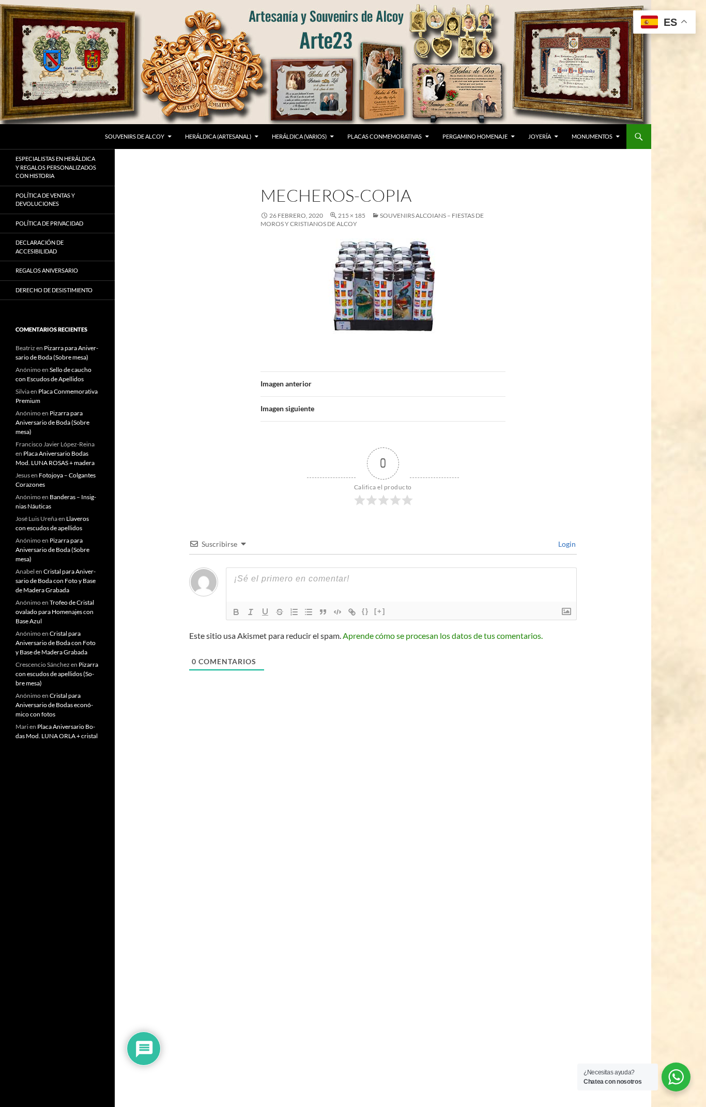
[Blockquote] (323, 612)
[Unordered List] (308, 612)
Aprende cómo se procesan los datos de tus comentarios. (443, 635)
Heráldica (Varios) (299, 136)
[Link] (352, 612)
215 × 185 (351, 215)
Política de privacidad (49, 223)
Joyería (539, 136)
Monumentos (592, 136)
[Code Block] (337, 612)
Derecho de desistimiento (54, 290)
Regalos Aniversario (47, 270)
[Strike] (279, 612)
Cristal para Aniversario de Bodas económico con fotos (54, 705)
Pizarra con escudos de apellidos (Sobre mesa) (57, 674)
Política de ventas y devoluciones (45, 199)
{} (365, 611)
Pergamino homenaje (475, 136)
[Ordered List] (294, 612)
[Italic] (250, 612)
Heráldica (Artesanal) (218, 136)
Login (566, 544)
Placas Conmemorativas (384, 136)
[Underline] (265, 612)
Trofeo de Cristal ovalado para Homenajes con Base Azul (55, 612)
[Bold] (236, 612)
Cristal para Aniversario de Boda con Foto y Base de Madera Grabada (56, 580)
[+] (380, 611)
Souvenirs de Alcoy (134, 136)
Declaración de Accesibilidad (40, 247)
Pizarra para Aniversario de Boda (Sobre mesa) (52, 422)
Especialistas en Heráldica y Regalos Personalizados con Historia (56, 167)
